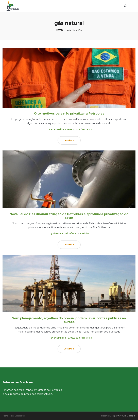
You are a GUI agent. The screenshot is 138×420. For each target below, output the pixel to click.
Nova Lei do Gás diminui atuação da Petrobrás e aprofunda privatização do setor (69, 216)
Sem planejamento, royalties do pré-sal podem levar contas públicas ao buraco (69, 320)
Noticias (87, 129)
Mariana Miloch (56, 129)
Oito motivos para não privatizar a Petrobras (69, 113)
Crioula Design (126, 415)
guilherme (55, 233)
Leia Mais (69, 140)
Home (59, 30)
